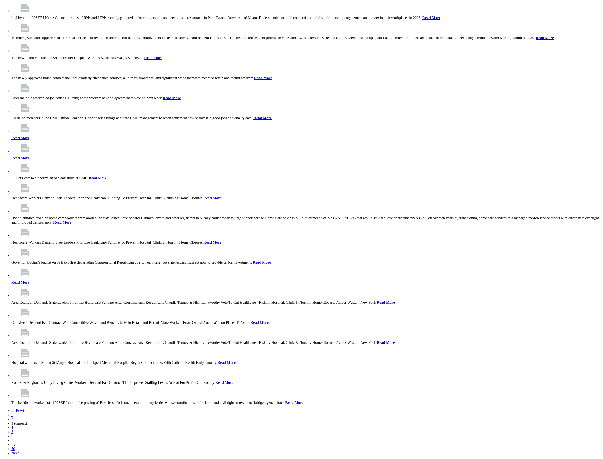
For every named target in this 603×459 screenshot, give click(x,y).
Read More (431, 18)
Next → (17, 453)
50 (13, 449)
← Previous (20, 411)
